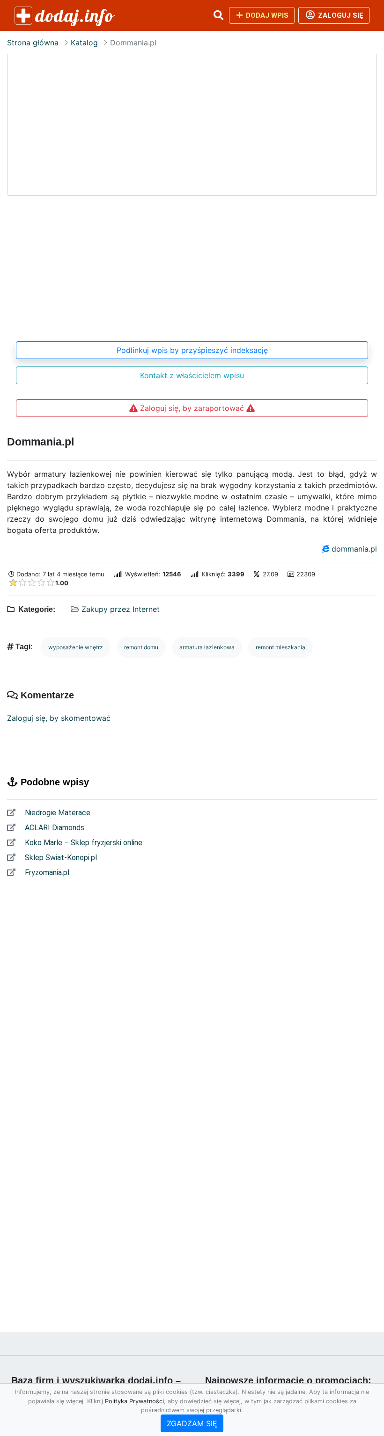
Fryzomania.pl (46, 872)
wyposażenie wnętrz (75, 647)
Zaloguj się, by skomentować (59, 718)
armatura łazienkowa (207, 647)
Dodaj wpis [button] (266, 15)
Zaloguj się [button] (339, 15)
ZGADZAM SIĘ (192, 1423)
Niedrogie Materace (56, 812)
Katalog (84, 42)
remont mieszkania (280, 647)
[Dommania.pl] (192, 192)
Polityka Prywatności (134, 1401)
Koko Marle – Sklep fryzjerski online (82, 842)
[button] (218, 15)
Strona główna (33, 42)
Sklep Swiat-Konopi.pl (60, 857)
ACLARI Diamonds (53, 827)
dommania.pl (354, 548)
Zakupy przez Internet (120, 609)
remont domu (141, 647)
